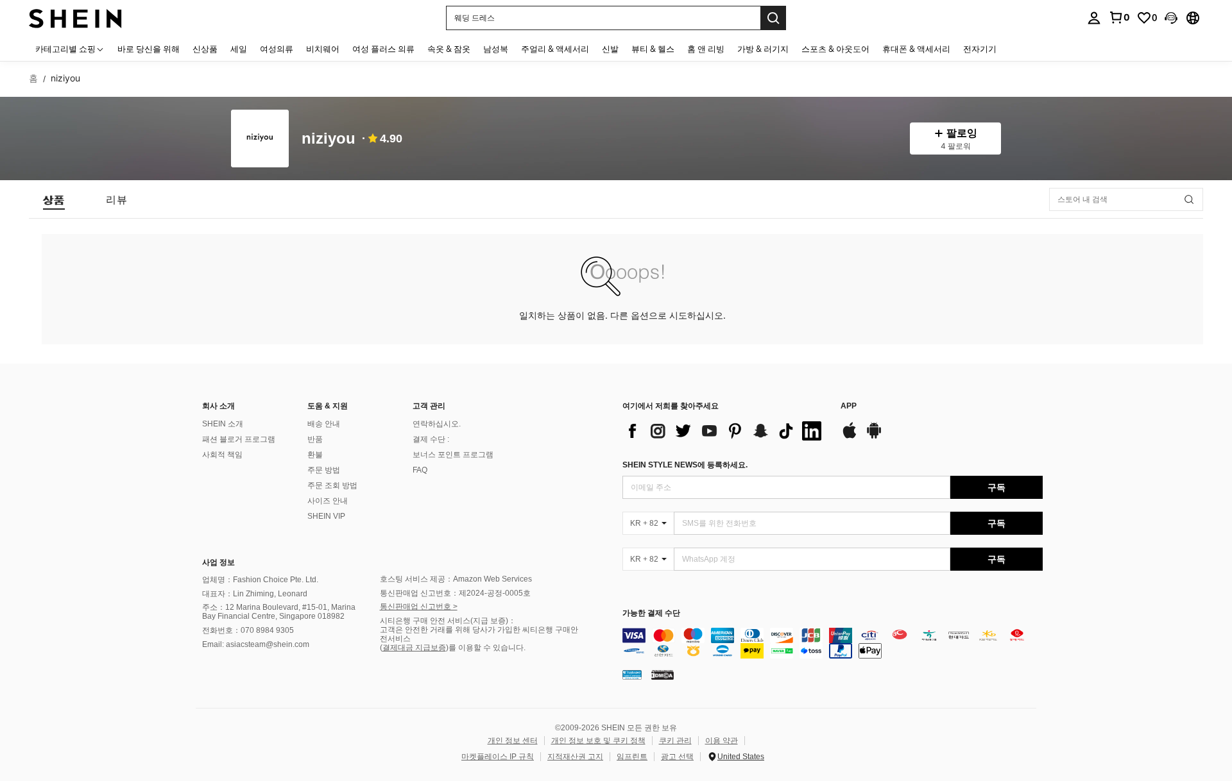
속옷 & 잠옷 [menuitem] (448, 49)
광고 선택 (677, 756)
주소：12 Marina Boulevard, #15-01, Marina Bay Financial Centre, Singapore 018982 (278, 612)
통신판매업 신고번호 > (419, 606)
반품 (315, 439)
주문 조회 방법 (332, 485)
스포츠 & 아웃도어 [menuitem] (835, 49)
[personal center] (1094, 18)
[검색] (773, 18)
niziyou (328, 139)
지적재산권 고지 (575, 756)
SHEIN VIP (326, 516)
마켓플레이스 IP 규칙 (497, 756)
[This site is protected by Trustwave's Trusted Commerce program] (632, 674)
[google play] (874, 436)
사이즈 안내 (327, 500)
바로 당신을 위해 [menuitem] (148, 49)
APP (849, 406)
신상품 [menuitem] (205, 49)
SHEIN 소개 (222, 423)
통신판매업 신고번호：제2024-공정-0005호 (455, 593)
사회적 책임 (222, 454)
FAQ (420, 470)
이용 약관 (721, 740)
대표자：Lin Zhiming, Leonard (254, 593)
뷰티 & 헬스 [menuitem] (652, 49)
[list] (725, 431)
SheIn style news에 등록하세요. (685, 464)
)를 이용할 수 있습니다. (486, 647)
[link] (1119, 17)
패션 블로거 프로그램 (238, 439)
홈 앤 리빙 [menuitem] (705, 49)
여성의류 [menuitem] (276, 49)
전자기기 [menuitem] (980, 49)
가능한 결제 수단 (651, 613)
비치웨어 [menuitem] (322, 49)
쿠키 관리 (675, 740)
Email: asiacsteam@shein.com (255, 644)
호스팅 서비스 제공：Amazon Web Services (456, 579)
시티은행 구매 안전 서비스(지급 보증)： (448, 620)
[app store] (850, 436)
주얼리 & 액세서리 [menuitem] (555, 49)
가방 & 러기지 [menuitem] (763, 49)
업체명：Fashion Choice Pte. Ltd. (260, 579)
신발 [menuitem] (610, 49)
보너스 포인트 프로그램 (453, 454)
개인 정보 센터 (513, 740)
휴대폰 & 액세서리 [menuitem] (916, 49)
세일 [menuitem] (238, 49)
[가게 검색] (1189, 199)
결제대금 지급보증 (414, 647)
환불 (315, 454)
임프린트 (632, 756)
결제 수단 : (431, 439)
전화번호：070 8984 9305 (248, 630)
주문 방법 (323, 470)
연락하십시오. (437, 423)
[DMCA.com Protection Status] (662, 674)
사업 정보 (218, 562)
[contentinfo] (832, 643)
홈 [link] (33, 78)
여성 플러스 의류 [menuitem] (383, 49)
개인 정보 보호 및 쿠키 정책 (598, 740)
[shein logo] (75, 17)
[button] (1171, 18)
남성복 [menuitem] (495, 49)
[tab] (54, 199)
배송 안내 (323, 423)
